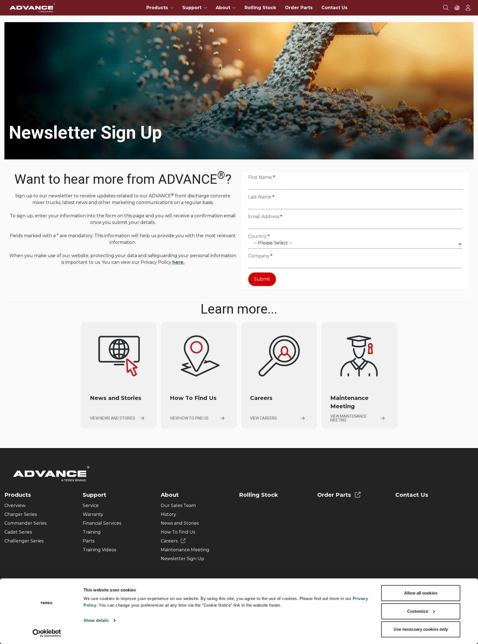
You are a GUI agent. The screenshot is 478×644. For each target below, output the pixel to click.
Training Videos (99, 549)
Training (92, 532)
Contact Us (334, 7)
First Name (261, 177)
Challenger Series (23, 541)
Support (94, 495)
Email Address (265, 216)
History (168, 514)
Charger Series (20, 514)
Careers (170, 541)
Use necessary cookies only (421, 629)
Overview (14, 505)
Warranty (93, 514)
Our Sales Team (178, 505)
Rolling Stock (260, 7)
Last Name (261, 197)
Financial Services (102, 523)
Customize (417, 611)
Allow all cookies (420, 593)
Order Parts (299, 7)
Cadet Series (18, 532)
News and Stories (180, 523)
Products (17, 495)
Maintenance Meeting (185, 549)
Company (260, 255)
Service (91, 505)
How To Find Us (178, 532)
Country (259, 236)
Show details (96, 620)
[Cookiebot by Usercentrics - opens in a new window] (47, 633)
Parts (88, 541)
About (170, 495)
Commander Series (25, 523)
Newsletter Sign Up (182, 558)
